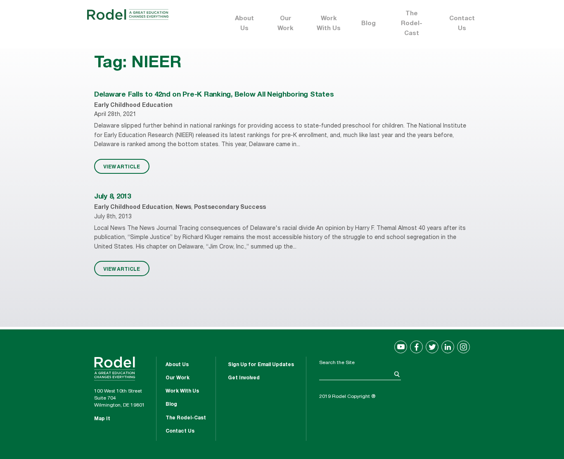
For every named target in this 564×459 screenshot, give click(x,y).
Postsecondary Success (230, 208)
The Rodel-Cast (411, 24)
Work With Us (329, 24)
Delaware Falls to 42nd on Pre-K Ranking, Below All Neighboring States (214, 95)
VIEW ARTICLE (121, 166)
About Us (244, 24)
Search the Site (337, 362)
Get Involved (244, 378)
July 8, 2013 (112, 197)
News (183, 208)
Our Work (285, 24)
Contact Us (462, 24)
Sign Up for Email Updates (261, 364)
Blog (368, 24)
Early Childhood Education (133, 106)
